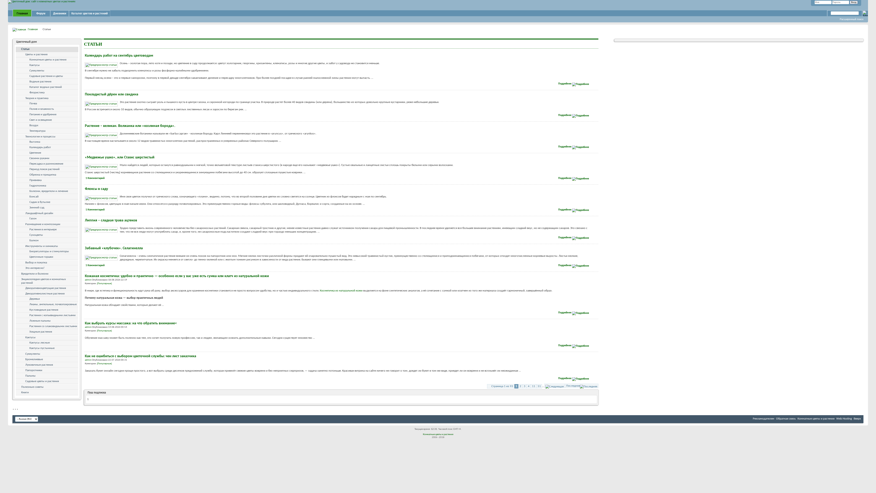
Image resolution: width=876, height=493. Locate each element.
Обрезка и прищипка (42, 174)
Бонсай (34, 196)
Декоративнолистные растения (45, 293)
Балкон (34, 240)
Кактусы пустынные (42, 348)
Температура (37, 130)
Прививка (35, 180)
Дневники (59, 13)
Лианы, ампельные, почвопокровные (53, 304)
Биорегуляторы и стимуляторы (49, 251)
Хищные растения (40, 331)
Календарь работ (40, 147)
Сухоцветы (36, 234)
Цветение (35, 152)
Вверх (857, 418)
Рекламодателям (763, 418)
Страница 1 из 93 (502, 386)
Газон (32, 218)
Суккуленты (36, 70)
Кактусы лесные (39, 342)
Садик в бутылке (39, 202)
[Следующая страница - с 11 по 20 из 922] (554, 386)
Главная (22, 13)
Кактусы (34, 65)
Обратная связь (786, 418)
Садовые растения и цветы (46, 76)
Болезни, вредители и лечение (48, 191)
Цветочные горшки (41, 256)
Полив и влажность (41, 109)
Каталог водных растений (45, 87)
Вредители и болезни (34, 273)
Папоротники (33, 370)
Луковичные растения (39, 364)
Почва (33, 103)
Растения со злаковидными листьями (53, 326)
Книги (25, 392)
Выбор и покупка (36, 262)
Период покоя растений (44, 169)
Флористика (36, 92)
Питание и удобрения (42, 114)
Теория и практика (36, 98)
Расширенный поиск (851, 19)
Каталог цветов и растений (89, 13)
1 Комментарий (95, 178)
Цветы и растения (36, 54)
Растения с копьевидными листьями (52, 315)
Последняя (573, 385)
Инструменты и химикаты (41, 246)
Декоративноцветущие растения (45, 288)
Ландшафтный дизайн (39, 213)
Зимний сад (36, 207)
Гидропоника (37, 185)
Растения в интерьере (43, 229)
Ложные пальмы (40, 320)
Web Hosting (844, 418)
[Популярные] (104, 283)
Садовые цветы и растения (42, 381)
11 (533, 386)
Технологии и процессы (40, 136)
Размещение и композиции (42, 224)
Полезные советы (32, 386)
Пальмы (30, 375)
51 (539, 386)
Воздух (33, 125)
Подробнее (565, 83)
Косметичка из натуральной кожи (341, 290)
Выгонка (34, 141)
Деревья (34, 298)
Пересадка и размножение (46, 163)
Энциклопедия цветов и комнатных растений (43, 281)
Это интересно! (34, 268)
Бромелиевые (34, 359)
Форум (40, 13)
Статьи (25, 49)
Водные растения (40, 81)
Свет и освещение (40, 119)
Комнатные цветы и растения (47, 59)
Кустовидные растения (43, 309)
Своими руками (39, 158)
